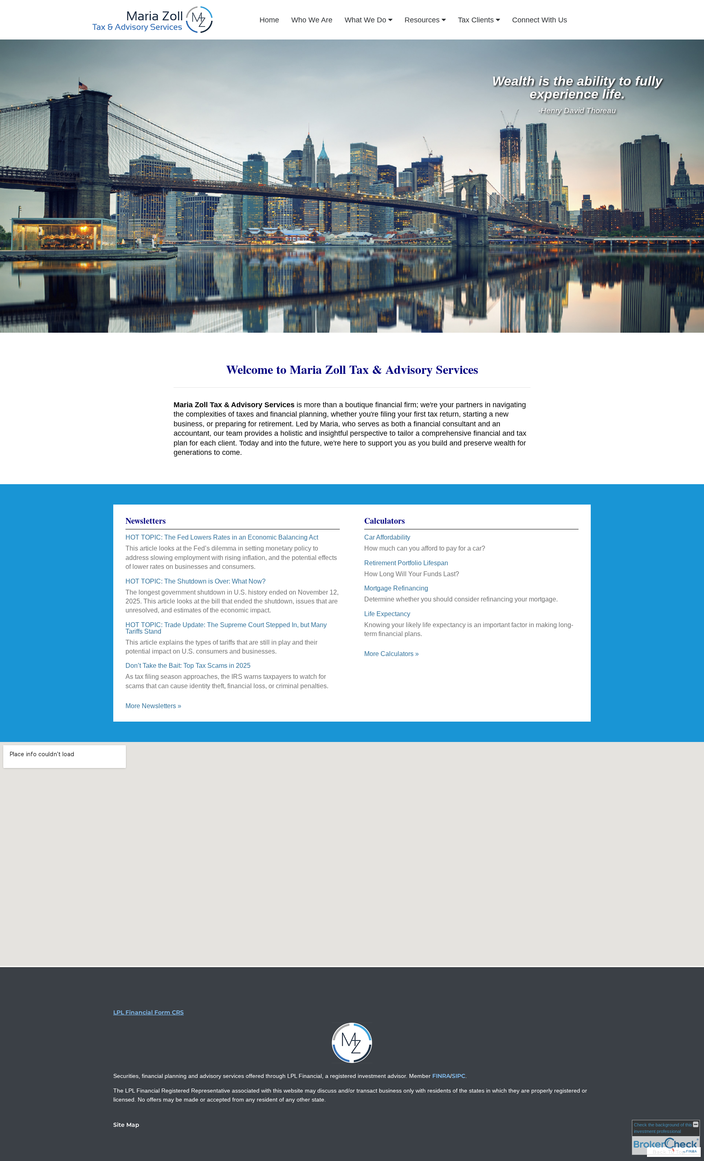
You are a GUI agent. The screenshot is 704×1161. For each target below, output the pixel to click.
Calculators (384, 521)
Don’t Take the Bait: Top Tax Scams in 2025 (188, 665)
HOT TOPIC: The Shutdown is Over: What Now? (195, 581)
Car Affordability (387, 537)
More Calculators (391, 653)
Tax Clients (476, 20)
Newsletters (145, 521)
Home (269, 20)
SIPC (458, 1076)
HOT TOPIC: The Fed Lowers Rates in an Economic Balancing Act (221, 537)
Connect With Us (539, 20)
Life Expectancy (387, 613)
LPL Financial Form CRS (148, 1012)
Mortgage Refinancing (396, 588)
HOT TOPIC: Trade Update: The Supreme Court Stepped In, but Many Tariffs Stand (226, 628)
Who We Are (311, 20)
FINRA (441, 1076)
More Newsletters (153, 705)
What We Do (365, 20)
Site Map (126, 1124)
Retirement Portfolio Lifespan (406, 563)
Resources (422, 20)
